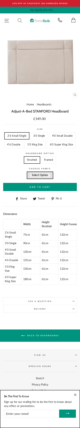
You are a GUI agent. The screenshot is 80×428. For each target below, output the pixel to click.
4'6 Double (13, 144)
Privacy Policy (40, 384)
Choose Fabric (40, 168)
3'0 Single (39, 135)
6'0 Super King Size (61, 144)
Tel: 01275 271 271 (41, 10)
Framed (48, 159)
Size (40, 129)
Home (30, 104)
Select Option (40, 175)
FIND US (40, 355)
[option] (40, 3)
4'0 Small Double (62, 135)
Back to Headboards (42, 335)
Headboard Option (40, 153)
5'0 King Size (35, 144)
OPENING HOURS (40, 366)
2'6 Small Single (16, 135)
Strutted (32, 159)
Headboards (44, 104)
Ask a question (40, 301)
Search (40, 378)
